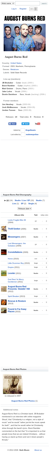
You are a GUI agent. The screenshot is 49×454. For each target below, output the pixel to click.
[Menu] (34, 9)
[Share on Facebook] (12, 123)
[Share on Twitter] (25, 123)
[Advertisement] (24, 166)
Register (23, 9)
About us (38, 450)
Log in (14, 9)
